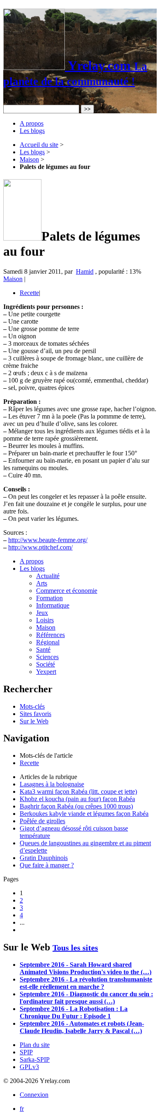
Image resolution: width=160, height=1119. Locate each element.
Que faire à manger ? (47, 865)
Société (45, 664)
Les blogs (32, 130)
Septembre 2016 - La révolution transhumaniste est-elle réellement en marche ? (86, 983)
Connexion (34, 1094)
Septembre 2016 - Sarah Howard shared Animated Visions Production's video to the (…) (85, 968)
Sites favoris (35, 713)
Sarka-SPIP (35, 1059)
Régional (47, 642)
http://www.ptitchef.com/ (40, 547)
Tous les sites (75, 947)
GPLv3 (29, 1066)
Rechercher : (19, 100)
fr (22, 1108)
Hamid (85, 271)
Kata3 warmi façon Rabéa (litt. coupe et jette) (78, 791)
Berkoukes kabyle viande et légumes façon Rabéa (84, 813)
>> (87, 109)
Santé (43, 649)
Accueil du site (39, 144)
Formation (49, 597)
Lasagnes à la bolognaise (52, 784)
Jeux (42, 612)
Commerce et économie (66, 590)
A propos (31, 123)
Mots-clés (32, 706)
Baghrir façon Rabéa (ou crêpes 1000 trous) (76, 806)
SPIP (26, 1052)
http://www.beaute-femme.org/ (47, 539)
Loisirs (45, 620)
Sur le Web (34, 721)
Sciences (47, 656)
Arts (41, 583)
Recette (29, 292)
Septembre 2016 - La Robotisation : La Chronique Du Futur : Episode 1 (74, 1012)
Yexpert (46, 671)
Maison (29, 159)
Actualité (47, 575)
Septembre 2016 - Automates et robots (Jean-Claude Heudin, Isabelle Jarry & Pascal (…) (82, 1027)
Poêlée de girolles (42, 820)
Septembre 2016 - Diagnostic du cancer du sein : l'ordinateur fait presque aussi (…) (86, 998)
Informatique (52, 605)
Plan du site (35, 1044)
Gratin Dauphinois (44, 857)
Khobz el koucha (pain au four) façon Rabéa (77, 798)
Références (50, 634)
